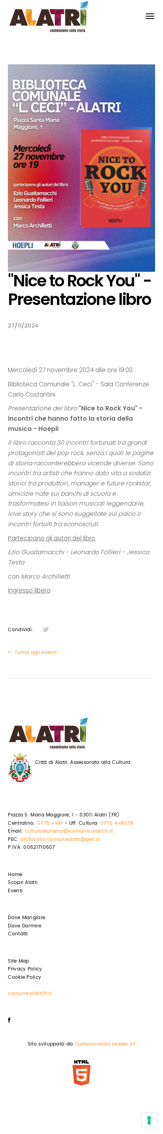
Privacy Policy (25, 969)
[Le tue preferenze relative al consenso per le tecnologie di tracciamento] (149, 1120)
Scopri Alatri (23, 882)
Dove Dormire (24, 925)
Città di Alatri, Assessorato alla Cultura (82, 762)
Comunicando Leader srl (105, 1044)
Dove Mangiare (26, 917)
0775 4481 (50, 823)
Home (15, 874)
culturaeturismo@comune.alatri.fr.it (69, 831)
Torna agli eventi (35, 652)
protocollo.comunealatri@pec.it (60, 839)
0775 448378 (116, 823)
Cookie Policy (24, 977)
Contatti (18, 933)
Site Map (18, 961)
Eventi (15, 890)
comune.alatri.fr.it (29, 993)
